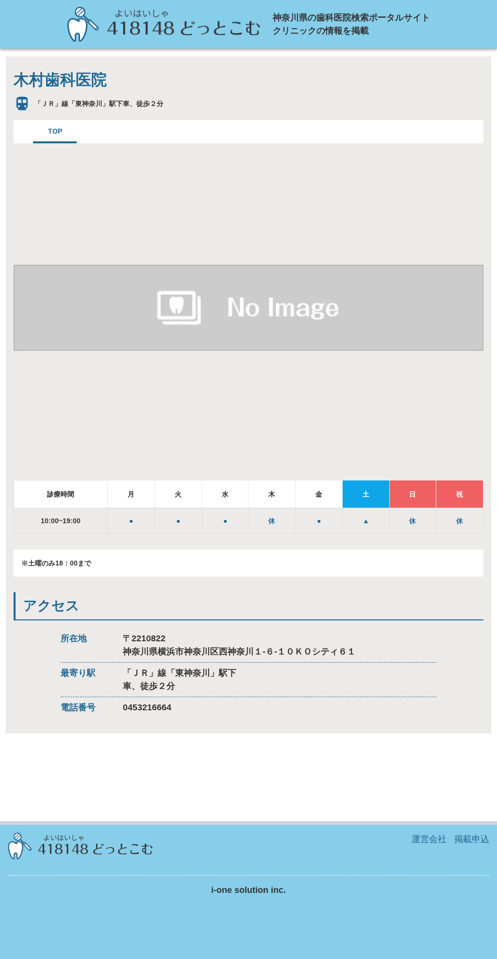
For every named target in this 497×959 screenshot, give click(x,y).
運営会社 (429, 839)
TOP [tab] (55, 131)
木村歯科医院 (60, 79)
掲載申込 (471, 839)
